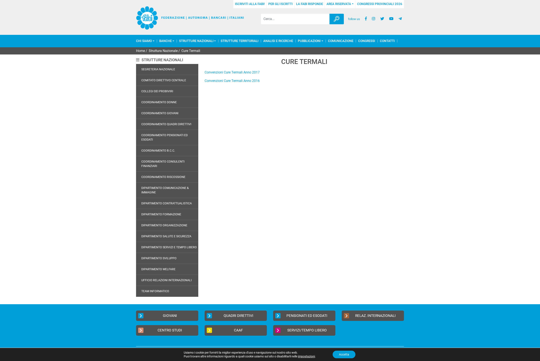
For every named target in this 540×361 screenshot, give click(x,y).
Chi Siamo (144, 41)
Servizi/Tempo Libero (307, 330)
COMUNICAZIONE (340, 41)
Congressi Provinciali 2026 (379, 4)
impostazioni (306, 356)
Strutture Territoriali (239, 41)
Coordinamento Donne (159, 102)
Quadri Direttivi (238, 316)
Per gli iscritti (280, 4)
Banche (165, 41)
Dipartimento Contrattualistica (166, 203)
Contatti (387, 41)
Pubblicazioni (309, 41)
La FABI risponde (309, 4)
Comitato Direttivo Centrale (163, 80)
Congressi (366, 41)
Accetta (344, 354)
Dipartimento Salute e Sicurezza (166, 236)
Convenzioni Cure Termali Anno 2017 (232, 72)
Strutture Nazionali (196, 41)
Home (140, 51)
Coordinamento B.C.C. (158, 150)
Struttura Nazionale (163, 51)
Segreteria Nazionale (158, 69)
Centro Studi (170, 330)
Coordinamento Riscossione (163, 177)
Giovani (170, 316)
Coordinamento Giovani (159, 113)
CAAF (238, 330)
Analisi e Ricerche (278, 41)
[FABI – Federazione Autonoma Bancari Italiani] (190, 18)
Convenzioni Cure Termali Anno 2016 (232, 81)
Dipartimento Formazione (161, 214)
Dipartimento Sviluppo (159, 258)
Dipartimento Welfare (158, 269)
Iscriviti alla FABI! (250, 4)
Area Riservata (339, 4)
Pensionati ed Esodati (306, 316)
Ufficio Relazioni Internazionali (166, 280)
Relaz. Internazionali (375, 316)
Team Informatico (155, 291)
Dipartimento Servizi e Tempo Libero (169, 247)
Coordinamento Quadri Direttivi (166, 124)
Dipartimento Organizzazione (164, 225)
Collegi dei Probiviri (157, 91)
